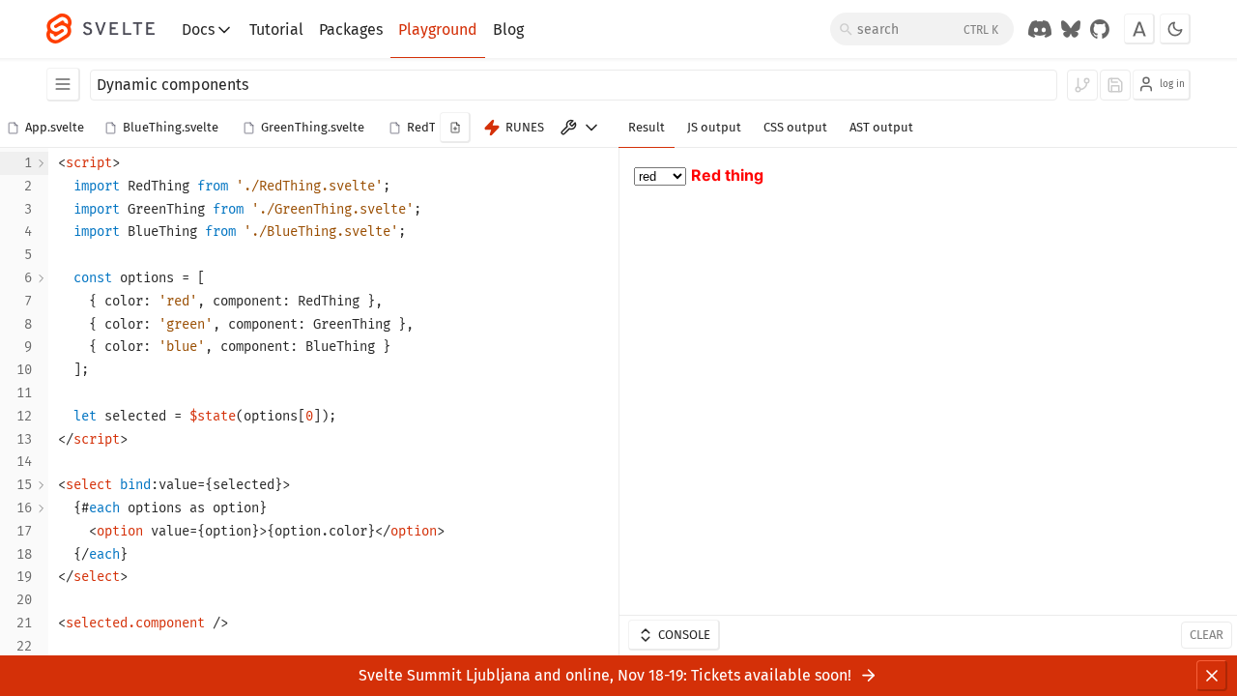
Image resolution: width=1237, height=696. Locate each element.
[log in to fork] (1082, 85)
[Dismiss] (1211, 675)
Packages (351, 29)
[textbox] (333, 405)
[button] (49, 128)
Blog (508, 29)
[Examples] (63, 85)
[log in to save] (1115, 85)
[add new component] (455, 127)
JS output (714, 127)
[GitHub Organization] (1099, 29)
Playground (437, 29)
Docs (198, 29)
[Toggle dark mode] (1175, 29)
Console (684, 634)
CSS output (795, 127)
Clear (1206, 634)
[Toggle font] (1139, 29)
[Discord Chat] (1039, 29)
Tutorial (276, 29)
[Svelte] (110, 29)
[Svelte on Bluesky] (1070, 29)
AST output (881, 127)
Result (646, 127)
